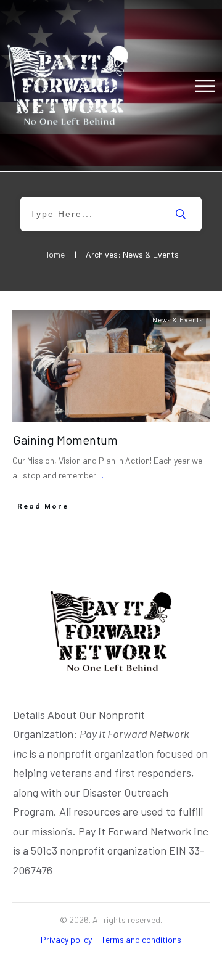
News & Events (177, 320)
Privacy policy (66, 939)
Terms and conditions (141, 939)
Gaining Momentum (65, 439)
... (101, 475)
